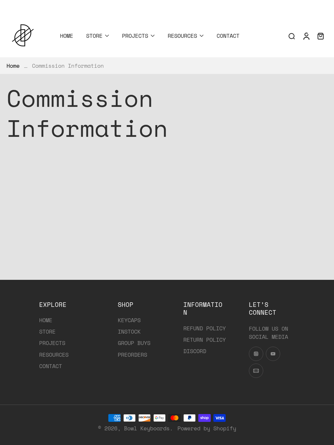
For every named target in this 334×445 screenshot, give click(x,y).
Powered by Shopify (206, 428)
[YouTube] (15, 6)
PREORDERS (132, 354)
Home (13, 66)
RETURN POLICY (204, 339)
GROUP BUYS (134, 343)
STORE (94, 36)
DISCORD (194, 351)
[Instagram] (5, 6)
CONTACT (228, 36)
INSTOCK (129, 331)
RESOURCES (182, 36)
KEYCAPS (129, 320)
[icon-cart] (320, 36)
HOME (66, 36)
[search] (291, 35)
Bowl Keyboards (147, 428)
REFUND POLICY (204, 328)
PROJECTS (135, 36)
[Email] (24, 6)
